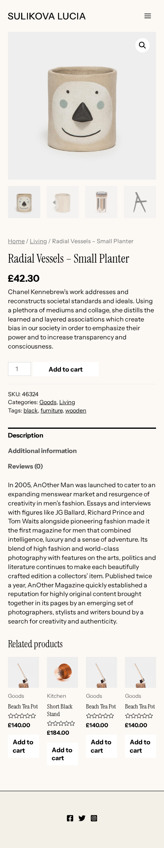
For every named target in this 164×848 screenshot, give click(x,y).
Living (38, 241)
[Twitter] (82, 818)
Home (16, 241)
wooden (75, 410)
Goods (48, 402)
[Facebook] (70, 818)
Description (25, 435)
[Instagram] (94, 818)
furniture (51, 410)
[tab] (82, 435)
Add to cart (66, 369)
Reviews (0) (25, 466)
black (30, 410)
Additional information (42, 451)
